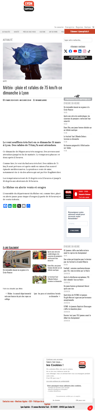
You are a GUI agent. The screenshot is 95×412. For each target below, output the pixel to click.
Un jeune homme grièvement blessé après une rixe (76, 287)
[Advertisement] (32, 120)
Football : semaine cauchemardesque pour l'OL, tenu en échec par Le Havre (77, 269)
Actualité (12, 288)
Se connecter (59, 27)
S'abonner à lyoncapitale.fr (79, 31)
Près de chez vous (29, 31)
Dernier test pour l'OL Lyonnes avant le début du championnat (77, 316)
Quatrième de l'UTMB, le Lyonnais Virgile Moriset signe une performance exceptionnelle (77, 297)
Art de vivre (53, 31)
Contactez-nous (8, 401)
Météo (20, 288)
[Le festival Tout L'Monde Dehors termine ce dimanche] (39, 282)
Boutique (87, 27)
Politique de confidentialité (43, 401)
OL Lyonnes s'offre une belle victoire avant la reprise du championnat (76, 251)
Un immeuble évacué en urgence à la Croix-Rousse (16, 271)
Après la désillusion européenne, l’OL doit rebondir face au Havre (76, 278)
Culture (42, 31)
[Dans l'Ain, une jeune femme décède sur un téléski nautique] (39, 271)
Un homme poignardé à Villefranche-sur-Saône (77, 146)
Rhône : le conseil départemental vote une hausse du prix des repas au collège (18, 296)
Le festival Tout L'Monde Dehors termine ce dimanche (55, 279)
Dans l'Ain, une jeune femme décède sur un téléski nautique (55, 267)
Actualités (6, 31)
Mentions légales (21, 401)
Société (16, 31)
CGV (30, 401)
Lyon (17, 288)
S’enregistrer (69, 27)
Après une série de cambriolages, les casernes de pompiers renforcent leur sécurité (55, 256)
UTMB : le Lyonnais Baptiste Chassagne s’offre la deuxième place (77, 307)
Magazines (79, 27)
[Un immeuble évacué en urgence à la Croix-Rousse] (17, 267)
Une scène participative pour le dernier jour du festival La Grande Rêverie (77, 260)
